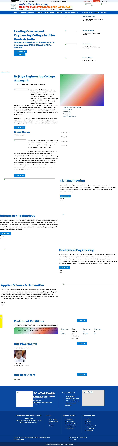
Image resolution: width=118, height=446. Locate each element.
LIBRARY (63, 334)
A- (20, 1)
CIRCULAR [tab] (64, 137)
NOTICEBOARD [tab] (65, 132)
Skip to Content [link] (30, 1)
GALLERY (85, 334)
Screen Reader (15, 1)
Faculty (62, 198)
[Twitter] (101, 1)
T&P (95, 334)
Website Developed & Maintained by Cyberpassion (59, 444)
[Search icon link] (106, 1)
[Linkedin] (105, 1)
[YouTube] (103, 1)
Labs (61, 201)
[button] (59, 1)
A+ (24, 1)
